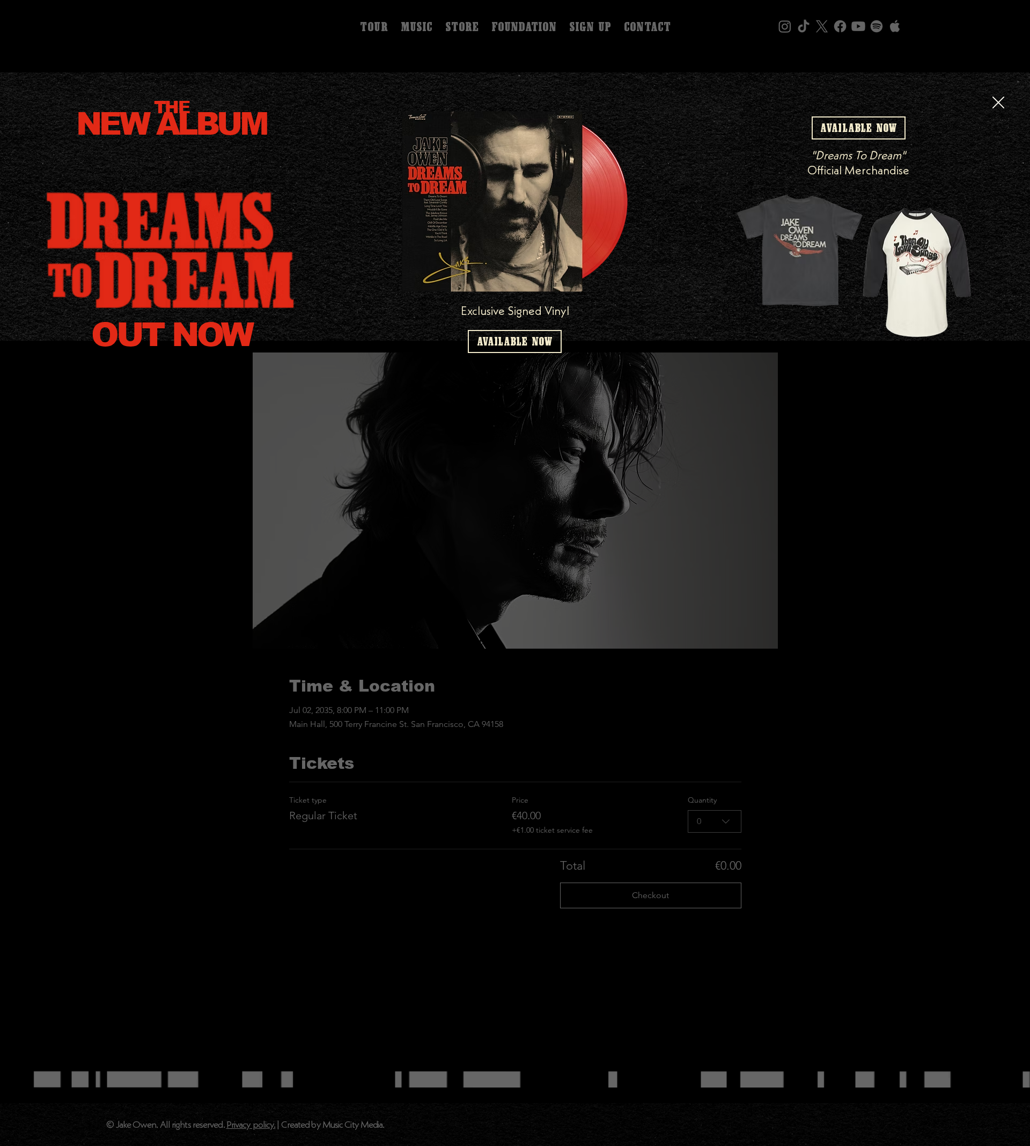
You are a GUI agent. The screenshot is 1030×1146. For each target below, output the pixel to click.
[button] (998, 103)
